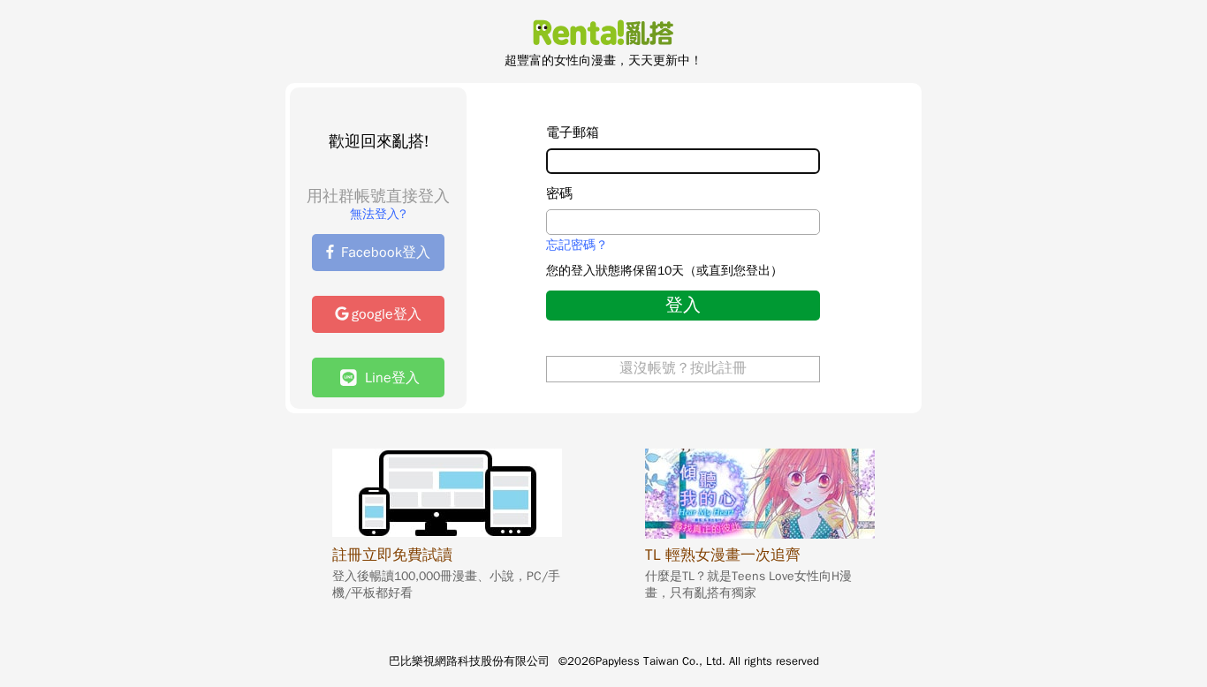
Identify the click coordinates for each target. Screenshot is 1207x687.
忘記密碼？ (577, 245)
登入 (683, 305)
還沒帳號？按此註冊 (683, 368)
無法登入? (378, 214)
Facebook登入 (385, 252)
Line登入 (388, 378)
